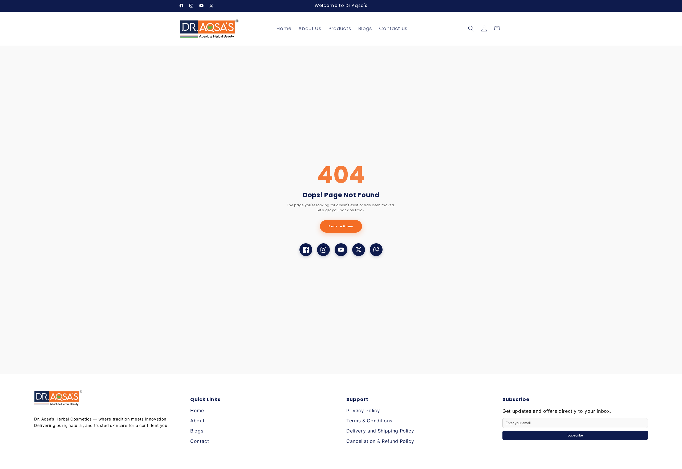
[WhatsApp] (376, 249)
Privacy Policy (363, 410)
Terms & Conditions (369, 420)
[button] (471, 28)
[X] (358, 249)
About (197, 420)
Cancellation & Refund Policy (380, 441)
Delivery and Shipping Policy (380, 431)
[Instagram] (323, 249)
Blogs (196, 431)
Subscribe (575, 435)
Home (197, 410)
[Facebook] (305, 249)
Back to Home (341, 226)
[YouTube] (341, 249)
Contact (199, 441)
